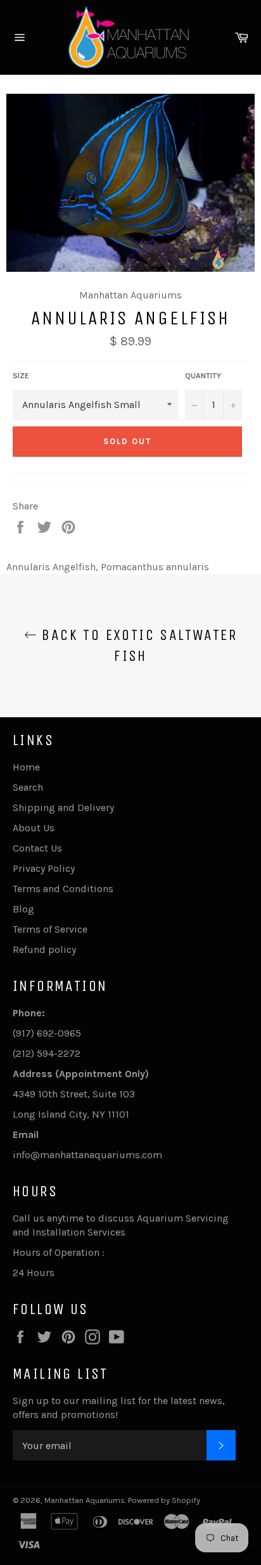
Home (26, 767)
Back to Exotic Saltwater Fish (137, 645)
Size (21, 375)
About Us (33, 828)
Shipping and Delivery (63, 808)
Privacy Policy (44, 868)
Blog (23, 909)
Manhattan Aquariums (84, 1500)
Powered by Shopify (164, 1500)
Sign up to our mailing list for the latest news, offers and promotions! (119, 1408)
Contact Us (37, 848)
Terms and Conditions (63, 889)
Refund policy (44, 949)
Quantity (203, 375)
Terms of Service (50, 929)
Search (28, 787)
